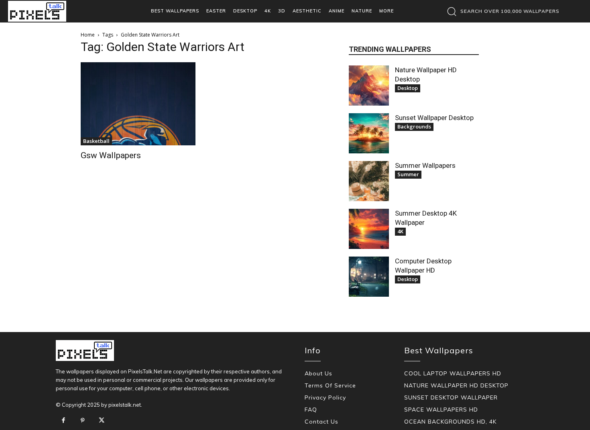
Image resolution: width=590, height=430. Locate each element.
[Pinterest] (82, 420)
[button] (501, 11)
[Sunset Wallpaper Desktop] (369, 133)
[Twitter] (101, 420)
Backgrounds (414, 126)
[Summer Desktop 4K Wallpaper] (369, 229)
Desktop (407, 88)
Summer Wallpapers (425, 165)
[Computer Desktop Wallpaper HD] (369, 277)
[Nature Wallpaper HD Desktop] (369, 85)
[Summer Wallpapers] (369, 181)
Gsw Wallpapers (111, 155)
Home (88, 34)
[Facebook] (63, 420)
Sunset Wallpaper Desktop (434, 118)
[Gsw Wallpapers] (138, 103)
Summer (408, 174)
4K (400, 231)
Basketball (96, 141)
